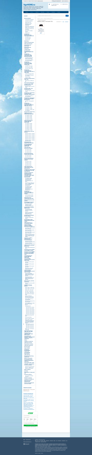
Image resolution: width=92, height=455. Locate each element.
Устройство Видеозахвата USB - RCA (29, 79)
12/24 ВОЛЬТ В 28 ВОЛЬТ (29, 19)
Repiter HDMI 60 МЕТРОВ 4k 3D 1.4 (30, 248)
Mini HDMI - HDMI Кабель (29, 291)
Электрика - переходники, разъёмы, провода (29, 364)
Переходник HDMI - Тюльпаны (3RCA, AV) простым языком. (28, 396)
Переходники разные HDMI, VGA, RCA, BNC (28, 331)
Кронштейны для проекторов (27, 45)
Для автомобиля (27, 18)
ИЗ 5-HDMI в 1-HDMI (28, 127)
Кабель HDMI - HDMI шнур (29, 287)
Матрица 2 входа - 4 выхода (29, 134)
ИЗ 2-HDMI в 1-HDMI (28, 123)
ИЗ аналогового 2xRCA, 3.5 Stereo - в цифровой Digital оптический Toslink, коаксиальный (29, 184)
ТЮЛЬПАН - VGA (64, 440)
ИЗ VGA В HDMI (27, 38)
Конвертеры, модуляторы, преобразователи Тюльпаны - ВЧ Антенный (29, 93)
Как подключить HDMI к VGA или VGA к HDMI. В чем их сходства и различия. (28, 400)
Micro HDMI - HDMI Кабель (29, 292)
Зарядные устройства (28, 341)
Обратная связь (53, 5)
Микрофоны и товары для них (29, 373)
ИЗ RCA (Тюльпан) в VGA (29, 73)
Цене (63, 21)
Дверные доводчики (28, 358)
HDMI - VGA (36, 440)
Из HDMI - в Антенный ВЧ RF (29, 101)
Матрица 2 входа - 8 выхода (29, 137)
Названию (66, 21)
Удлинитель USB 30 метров (30, 313)
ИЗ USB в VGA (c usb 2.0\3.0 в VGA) (29, 91)
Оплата (48, 12)
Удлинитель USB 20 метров (30, 311)
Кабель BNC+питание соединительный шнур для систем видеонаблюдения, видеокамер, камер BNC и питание (29, 321)
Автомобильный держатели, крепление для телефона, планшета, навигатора (29, 337)
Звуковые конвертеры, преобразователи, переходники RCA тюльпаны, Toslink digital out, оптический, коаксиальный (29, 174)
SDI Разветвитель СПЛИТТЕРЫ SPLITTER (28, 198)
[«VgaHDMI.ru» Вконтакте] (49, 4)
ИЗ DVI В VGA (27, 39)
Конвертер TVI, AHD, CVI (29, 379)
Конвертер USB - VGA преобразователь (28, 89)
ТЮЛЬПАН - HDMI (52, 440)
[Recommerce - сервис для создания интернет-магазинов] (24, 444)
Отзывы (58, 12)
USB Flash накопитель (28, 345)
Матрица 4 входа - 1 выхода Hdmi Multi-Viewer (29, 140)
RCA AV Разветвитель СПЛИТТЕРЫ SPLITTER (28, 154)
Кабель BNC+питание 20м (30, 326)
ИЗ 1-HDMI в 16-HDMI (28, 119)
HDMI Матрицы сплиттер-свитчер (29, 132)
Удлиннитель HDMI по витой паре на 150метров (30, 232)
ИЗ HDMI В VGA (28, 37)
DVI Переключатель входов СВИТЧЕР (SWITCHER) (28, 145)
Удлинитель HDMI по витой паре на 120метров (29, 230)
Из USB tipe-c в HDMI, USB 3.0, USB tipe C (29, 110)
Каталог (32, 12)
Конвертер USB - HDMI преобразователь (28, 84)
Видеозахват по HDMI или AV (29, 81)
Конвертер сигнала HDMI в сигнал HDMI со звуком (29, 250)
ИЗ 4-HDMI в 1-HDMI (28, 126)
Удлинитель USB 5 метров (30, 308)
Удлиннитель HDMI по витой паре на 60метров (30, 228)
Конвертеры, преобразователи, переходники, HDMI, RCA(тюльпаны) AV (28, 55)
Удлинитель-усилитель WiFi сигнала (29, 283)
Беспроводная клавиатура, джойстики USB (28, 51)
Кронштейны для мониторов (27, 48)
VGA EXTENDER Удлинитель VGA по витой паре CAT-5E (29, 259)
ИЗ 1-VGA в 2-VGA (28, 149)
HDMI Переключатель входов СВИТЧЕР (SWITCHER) (28, 121)
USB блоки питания (28, 342)
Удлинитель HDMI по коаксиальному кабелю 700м (30, 243)
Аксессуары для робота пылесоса (29, 376)
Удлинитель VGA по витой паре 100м (29, 266)
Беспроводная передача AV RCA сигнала (29, 216)
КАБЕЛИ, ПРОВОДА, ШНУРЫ (28, 285)
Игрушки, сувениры (28, 377)
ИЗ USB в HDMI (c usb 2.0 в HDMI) (29, 87)
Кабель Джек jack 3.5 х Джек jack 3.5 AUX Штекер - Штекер (29, 304)
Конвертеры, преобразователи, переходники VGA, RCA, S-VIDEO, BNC (29, 71)
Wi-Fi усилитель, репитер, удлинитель (29, 281)
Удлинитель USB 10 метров (30, 309)
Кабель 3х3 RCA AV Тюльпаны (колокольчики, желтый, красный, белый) (29, 297)
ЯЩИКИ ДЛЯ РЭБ (28, 22)
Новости (37, 12)
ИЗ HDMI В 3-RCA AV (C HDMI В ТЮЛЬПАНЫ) (29, 58)
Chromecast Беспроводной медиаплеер (27, 350)
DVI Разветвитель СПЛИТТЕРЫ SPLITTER (28, 142)
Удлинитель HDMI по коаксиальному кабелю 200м (30, 241)
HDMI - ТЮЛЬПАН (46, 440)
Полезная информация (28, 393)
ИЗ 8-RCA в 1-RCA (28, 162)
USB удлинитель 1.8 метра (30, 307)
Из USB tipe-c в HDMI (28, 108)
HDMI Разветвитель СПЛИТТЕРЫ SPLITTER (28, 113)
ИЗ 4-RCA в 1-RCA (28, 161)
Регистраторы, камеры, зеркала (29, 31)
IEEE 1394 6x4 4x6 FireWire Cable (29, 294)
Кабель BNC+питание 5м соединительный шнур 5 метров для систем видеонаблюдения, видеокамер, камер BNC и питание (41, 32)
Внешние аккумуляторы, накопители (29, 356)
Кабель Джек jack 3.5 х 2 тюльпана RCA (29, 299)
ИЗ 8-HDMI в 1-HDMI (28, 128)
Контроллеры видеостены (29, 111)
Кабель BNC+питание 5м (30, 324)
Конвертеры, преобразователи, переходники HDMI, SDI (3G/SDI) (28, 192)
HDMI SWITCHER (43, 441)
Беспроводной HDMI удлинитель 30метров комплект (28, 210)
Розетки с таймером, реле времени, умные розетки (29, 368)
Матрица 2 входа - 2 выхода (29, 133)
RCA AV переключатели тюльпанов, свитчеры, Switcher (28, 159)
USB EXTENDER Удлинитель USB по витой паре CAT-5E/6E (29, 271)
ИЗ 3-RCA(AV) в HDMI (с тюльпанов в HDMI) (29, 60)
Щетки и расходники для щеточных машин (29, 383)
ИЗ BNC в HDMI (27, 77)
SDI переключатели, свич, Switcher (29, 200)
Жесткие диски (27, 346)
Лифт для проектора (28, 43)
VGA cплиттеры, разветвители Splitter (28, 148)
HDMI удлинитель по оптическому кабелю (28, 223)
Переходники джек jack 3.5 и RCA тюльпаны (29, 301)
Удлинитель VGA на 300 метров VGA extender (29, 268)
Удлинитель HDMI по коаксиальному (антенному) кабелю (28, 239)
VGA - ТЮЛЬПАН (58, 440)
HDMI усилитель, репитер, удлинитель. (29, 246)
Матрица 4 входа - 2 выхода (29, 136)
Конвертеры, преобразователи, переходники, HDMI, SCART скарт (28, 63)
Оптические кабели (28, 317)
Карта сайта (43, 439)
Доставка (42, 12)
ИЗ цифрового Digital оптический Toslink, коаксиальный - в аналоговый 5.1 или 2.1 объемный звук (29, 188)
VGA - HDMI (41, 440)
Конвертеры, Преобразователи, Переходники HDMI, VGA (29, 35)
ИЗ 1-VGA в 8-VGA (28, 152)
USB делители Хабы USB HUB (29, 315)
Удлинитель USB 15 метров (30, 310)
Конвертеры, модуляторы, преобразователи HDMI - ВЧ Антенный (29, 99)
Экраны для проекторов (29, 42)
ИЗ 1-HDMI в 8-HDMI (28, 117)
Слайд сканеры (27, 49)
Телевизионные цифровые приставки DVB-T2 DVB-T (28, 334)
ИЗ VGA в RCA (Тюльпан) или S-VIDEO (29, 75)
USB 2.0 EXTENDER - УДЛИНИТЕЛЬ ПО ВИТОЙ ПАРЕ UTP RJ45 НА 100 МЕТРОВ (29, 274)
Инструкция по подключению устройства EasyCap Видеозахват (28, 409)
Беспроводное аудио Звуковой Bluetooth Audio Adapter (29, 220)
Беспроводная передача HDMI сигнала (29, 207)
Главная (26, 12)
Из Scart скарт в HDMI (28, 67)
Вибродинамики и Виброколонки (27, 381)
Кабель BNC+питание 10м (30, 325)
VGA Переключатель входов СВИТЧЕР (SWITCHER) (28, 256)
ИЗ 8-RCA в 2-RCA (28, 165)
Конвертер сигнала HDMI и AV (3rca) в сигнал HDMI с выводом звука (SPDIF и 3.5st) (29, 253)
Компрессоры (27, 32)
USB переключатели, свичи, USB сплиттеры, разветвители (28, 167)
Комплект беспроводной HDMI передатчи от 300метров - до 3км (29, 213)
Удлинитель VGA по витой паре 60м (29, 264)
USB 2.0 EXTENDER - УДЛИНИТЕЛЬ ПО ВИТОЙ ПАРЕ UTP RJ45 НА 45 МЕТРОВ (29, 278)
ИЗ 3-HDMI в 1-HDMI (28, 124)
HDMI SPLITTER (37, 441)
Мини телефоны (27, 369)
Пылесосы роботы (28, 374)
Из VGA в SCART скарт (29, 68)
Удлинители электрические (29, 366)
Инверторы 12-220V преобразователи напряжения (28, 24)
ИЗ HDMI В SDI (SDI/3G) (29, 196)
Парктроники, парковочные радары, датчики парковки (29, 27)
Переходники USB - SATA (29, 362)
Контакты (53, 12)
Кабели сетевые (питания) (29, 318)
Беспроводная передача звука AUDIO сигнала (29, 202)
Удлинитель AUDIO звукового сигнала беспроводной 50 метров (29, 205)
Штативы (26, 370)
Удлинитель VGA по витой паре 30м (29, 262)
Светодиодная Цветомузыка (27, 353)
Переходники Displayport (29, 82)
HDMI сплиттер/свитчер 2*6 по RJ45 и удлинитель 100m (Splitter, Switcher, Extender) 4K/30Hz (29, 235)
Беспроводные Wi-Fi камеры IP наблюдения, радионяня (28, 360)
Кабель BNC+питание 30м (30, 327)
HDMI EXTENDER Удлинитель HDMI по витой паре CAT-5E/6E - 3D (29, 225)
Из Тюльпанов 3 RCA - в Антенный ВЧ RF (29, 96)
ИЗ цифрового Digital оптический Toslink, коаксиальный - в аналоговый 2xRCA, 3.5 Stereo (29, 180)
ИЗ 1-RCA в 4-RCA (28, 155)
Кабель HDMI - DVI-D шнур (29, 288)
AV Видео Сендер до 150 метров (29, 218)
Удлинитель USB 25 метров (30, 312)
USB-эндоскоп (27, 354)
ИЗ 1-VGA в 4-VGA (28, 150)
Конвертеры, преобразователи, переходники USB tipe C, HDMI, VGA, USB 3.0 (29, 104)
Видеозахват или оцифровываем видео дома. (28, 398)
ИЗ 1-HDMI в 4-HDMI (28, 116)
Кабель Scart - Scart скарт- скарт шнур (29, 329)
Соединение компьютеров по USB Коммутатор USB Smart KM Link (29, 170)
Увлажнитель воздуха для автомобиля (29, 29)
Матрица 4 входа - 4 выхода (29, 138)
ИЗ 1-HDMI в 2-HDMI (28, 115)
